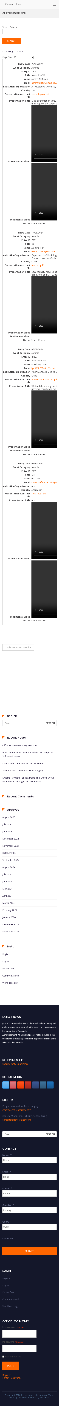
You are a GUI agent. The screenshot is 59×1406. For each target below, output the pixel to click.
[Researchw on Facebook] (35, 1085)
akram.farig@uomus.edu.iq (45, 82)
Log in (5, 961)
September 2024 (10, 860)
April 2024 (7, 895)
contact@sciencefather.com (16, 1119)
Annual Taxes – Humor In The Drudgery (22, 770)
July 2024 (6, 874)
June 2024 (7, 881)
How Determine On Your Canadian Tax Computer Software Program (27, 754)
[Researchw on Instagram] (43, 1085)
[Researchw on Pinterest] (13, 1085)
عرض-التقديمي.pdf (40, 94)
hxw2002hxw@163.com (43, 251)
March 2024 (8, 902)
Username (13, 1327)
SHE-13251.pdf (38, 493)
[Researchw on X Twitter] (5, 1085)
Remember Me (13, 1356)
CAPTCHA (7, 1238)
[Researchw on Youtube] (28, 1085)
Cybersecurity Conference (15, 1063)
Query (7, 1221)
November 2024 (10, 845)
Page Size (7, 57)
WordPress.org (9, 982)
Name (7, 1154)
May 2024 (7, 888)
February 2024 (9, 910)
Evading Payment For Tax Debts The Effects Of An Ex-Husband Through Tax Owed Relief (28, 779)
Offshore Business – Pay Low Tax (19, 745)
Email (6, 1171)
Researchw (13, 4)
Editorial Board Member (19, 647)
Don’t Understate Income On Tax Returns (23, 763)
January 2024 (9, 917)
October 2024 (9, 852)
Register (6, 954)
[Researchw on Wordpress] (50, 1085)
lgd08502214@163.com (43, 368)
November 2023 (10, 931)
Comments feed (10, 975)
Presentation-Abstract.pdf (44, 379)
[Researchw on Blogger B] (20, 1085)
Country (8, 1204)
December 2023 (10, 924)
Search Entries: (9, 27)
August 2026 (8, 817)
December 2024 (10, 838)
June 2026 (7, 831)
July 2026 (6, 824)
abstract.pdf (37, 265)
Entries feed (8, 968)
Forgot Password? (11, 1377)
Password (13, 1341)
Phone (7, 1188)
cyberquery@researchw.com (16, 1109)
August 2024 (8, 867)
